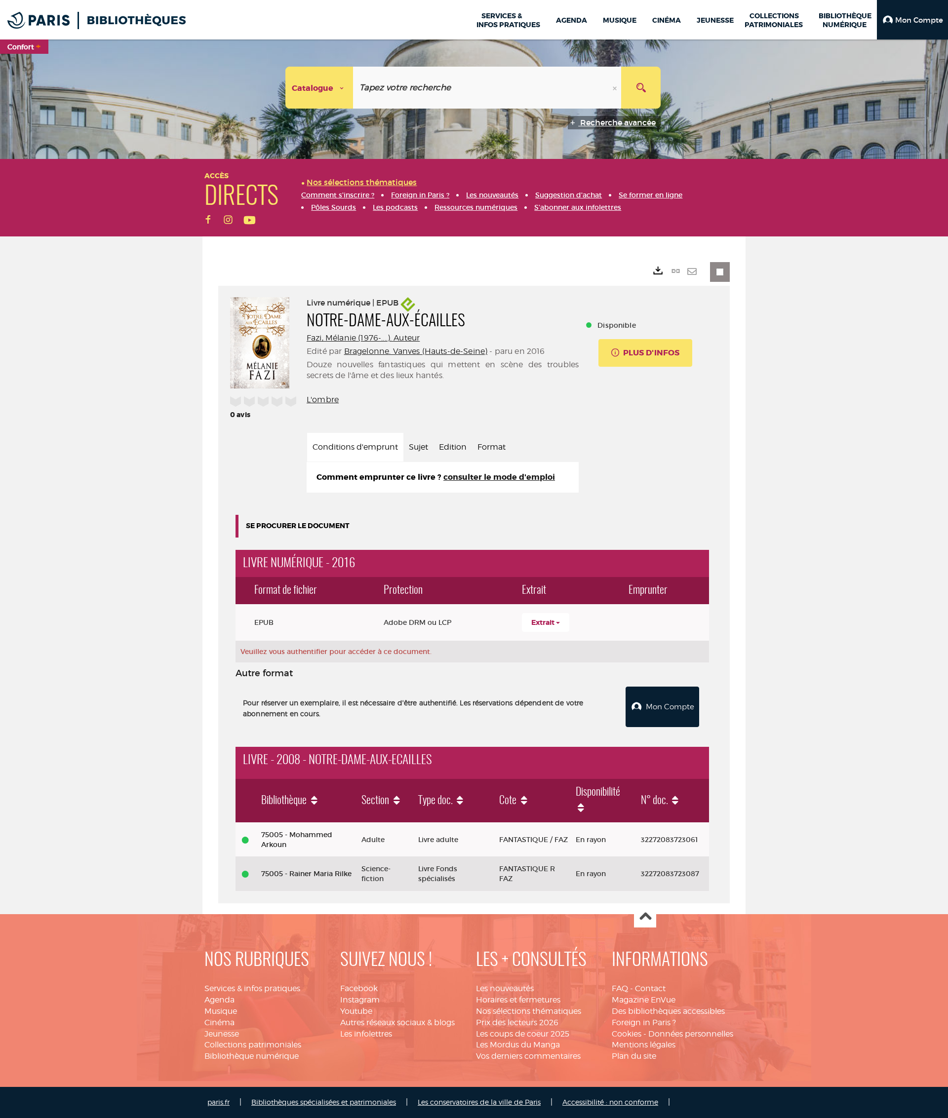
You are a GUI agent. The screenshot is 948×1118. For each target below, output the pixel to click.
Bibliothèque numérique (251, 1056)
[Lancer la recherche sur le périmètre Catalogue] (641, 88)
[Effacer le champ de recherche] (616, 88)
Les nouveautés (505, 988)
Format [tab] (491, 447)
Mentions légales (643, 1044)
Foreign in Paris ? (644, 1022)
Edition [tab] (453, 447)
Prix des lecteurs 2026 (517, 1022)
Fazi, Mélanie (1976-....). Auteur (363, 338)
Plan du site (634, 1056)
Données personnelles (690, 1034)
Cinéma (219, 1022)
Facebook (359, 988)
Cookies (626, 1034)
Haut (645, 916)
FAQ (620, 988)
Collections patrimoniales (252, 1044)
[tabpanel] (442, 477)
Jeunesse (221, 1034)
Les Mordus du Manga (518, 1044)
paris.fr (218, 1102)
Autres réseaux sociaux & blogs (397, 1022)
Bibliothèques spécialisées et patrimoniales (323, 1102)
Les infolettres (366, 1034)
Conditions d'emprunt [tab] (355, 447)
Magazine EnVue (643, 999)
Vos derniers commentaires (528, 1056)
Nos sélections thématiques (528, 1011)
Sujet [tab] (418, 447)
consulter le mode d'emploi (499, 477)
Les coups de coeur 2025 (522, 1034)
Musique (220, 1011)
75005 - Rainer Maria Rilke (306, 873)
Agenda (219, 999)
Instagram (360, 999)
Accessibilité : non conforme (610, 1102)
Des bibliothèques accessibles (668, 1011)
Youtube (356, 1011)
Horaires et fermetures (518, 999)
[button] (912, 19)
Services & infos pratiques (252, 988)
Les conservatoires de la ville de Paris (479, 1102)
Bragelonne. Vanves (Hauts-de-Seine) (416, 351)
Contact (650, 988)
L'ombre (323, 399)
